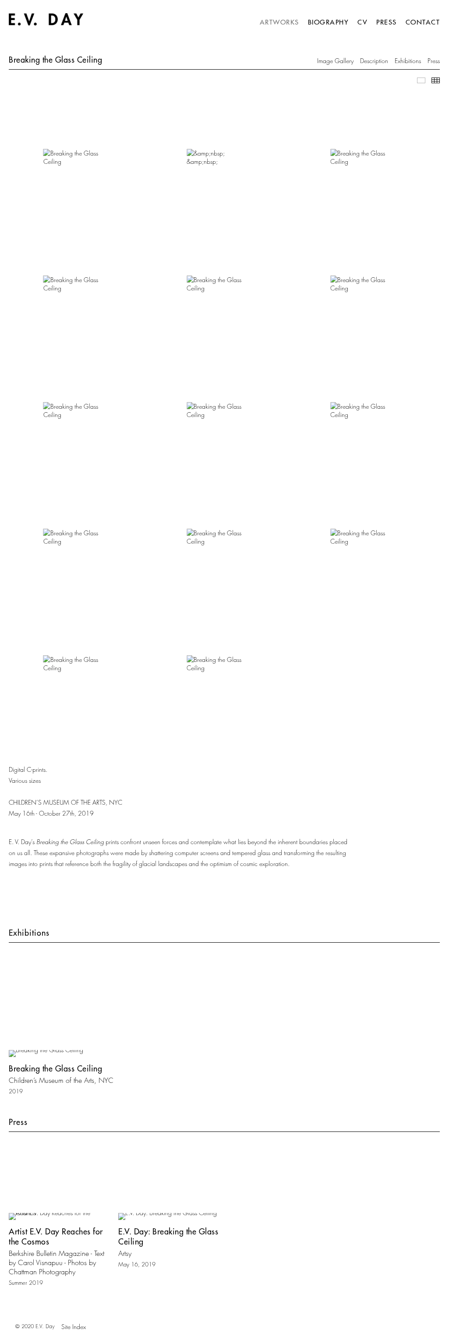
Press (386, 22)
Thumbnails (435, 80)
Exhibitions (408, 61)
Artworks (279, 22)
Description (374, 61)
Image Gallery (335, 61)
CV (362, 22)
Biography (328, 22)
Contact (423, 22)
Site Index (73, 1326)
